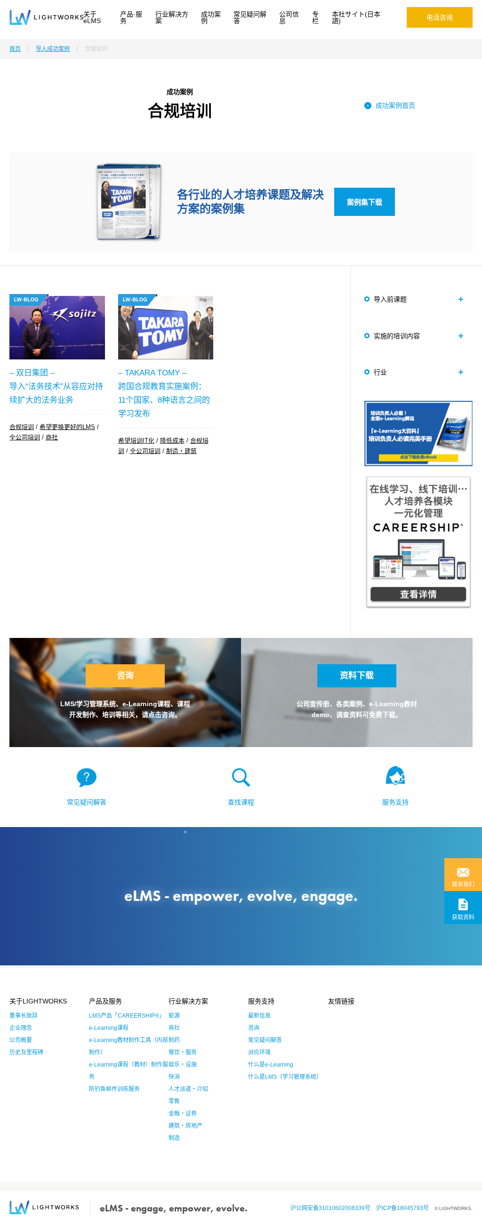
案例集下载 (364, 202)
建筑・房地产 (185, 1126)
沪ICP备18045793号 (405, 1208)
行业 (380, 372)
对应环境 (259, 1052)
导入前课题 (390, 299)
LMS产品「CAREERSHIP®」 (127, 1015)
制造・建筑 (181, 450)
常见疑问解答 (249, 17)
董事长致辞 (23, 1015)
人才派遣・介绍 (188, 1089)
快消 (174, 1077)
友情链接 (341, 1001)
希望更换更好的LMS (67, 426)
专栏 (315, 17)
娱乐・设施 (183, 1064)
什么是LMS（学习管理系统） (285, 1077)
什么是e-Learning (270, 1064)
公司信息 (289, 17)
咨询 (125, 675)
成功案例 (211, 17)
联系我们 (463, 884)
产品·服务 (131, 17)
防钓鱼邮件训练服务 (114, 1089)
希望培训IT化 (136, 440)
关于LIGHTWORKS (38, 1001)
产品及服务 (105, 1001)
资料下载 (357, 675)
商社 (52, 437)
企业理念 (20, 1028)
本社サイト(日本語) (356, 17)
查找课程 (241, 802)
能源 (174, 1015)
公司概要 (20, 1040)
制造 (174, 1138)
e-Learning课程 (109, 1028)
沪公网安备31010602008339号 (333, 1208)
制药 (174, 1040)
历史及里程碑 (26, 1052)
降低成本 (172, 440)
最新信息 (259, 1015)
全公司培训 (24, 437)
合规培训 (21, 426)
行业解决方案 (171, 17)
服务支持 (395, 802)
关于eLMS (92, 17)
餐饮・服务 (183, 1052)
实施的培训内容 (397, 336)
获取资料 (463, 917)
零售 (174, 1101)
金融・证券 (183, 1113)
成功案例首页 (395, 105)
